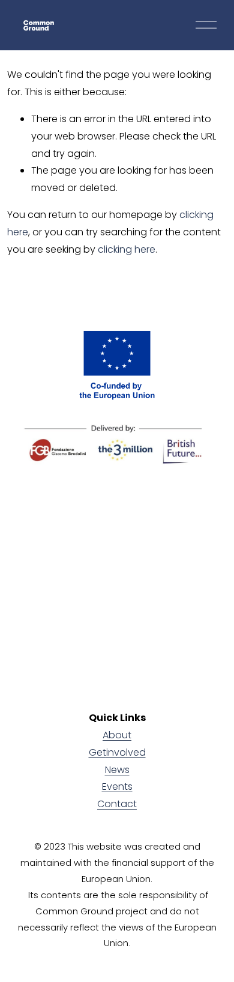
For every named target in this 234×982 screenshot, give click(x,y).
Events (117, 786)
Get (97, 752)
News (117, 770)
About (117, 735)
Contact (117, 804)
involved (126, 752)
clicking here (126, 249)
